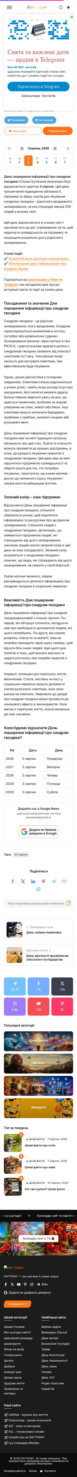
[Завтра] (55, 148)
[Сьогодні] (22, 148)
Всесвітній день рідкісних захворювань (39, 258)
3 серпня (21, 854)
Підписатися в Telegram (38, 86)
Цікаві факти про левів (40, 1167)
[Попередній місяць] (9, 148)
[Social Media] (15, 986)
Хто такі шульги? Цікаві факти (45, 1189)
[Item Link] (38, 1041)
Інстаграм (46, 120)
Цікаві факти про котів (40, 1145)
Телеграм (18, 120)
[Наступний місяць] (68, 148)
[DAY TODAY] (13, 1268)
